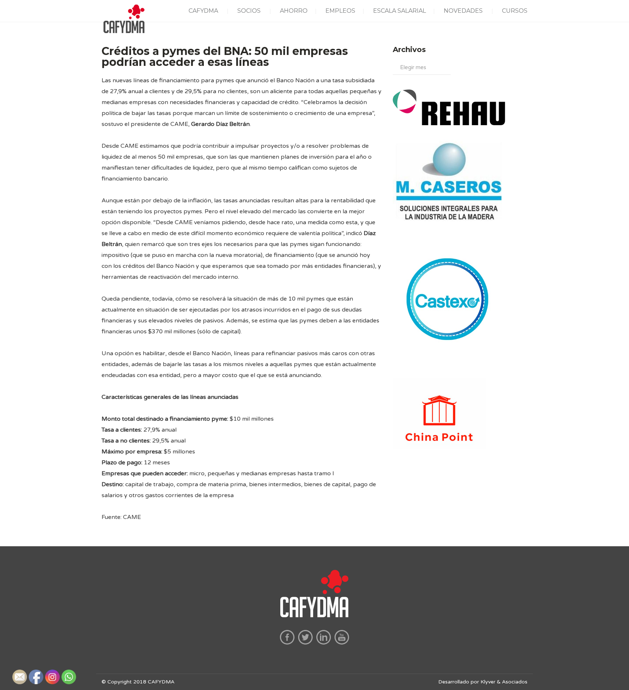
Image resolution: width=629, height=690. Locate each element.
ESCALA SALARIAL (399, 10)
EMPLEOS (340, 10)
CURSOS (514, 10)
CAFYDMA (203, 10)
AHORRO (294, 10)
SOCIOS (249, 10)
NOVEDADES (463, 10)
